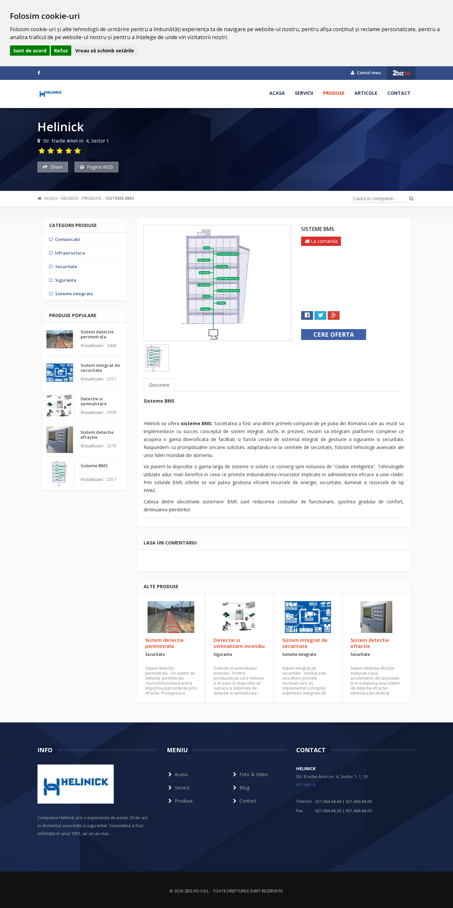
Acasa (277, 93)
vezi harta (306, 784)
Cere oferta (333, 334)
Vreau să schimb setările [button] (104, 50)
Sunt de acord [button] (29, 50)
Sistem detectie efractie (370, 643)
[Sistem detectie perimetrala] (171, 617)
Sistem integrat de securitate (305, 643)
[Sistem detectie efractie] (376, 617)
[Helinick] (50, 93)
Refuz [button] (61, 50)
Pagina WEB (99, 167)
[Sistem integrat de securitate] (308, 617)
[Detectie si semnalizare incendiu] (239, 617)
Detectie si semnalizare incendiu (239, 643)
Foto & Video (253, 774)
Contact (399, 93)
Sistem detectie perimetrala (164, 643)
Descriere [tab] (159, 385)
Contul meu (368, 73)
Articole (366, 93)
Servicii (304, 93)
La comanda (323, 241)
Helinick (70, 198)
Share (56, 167)
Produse (334, 93)
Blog (244, 787)
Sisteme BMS (120, 198)
